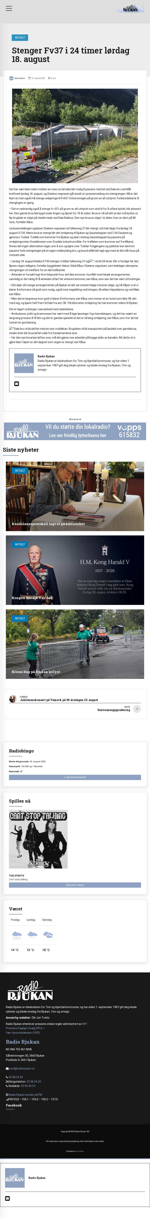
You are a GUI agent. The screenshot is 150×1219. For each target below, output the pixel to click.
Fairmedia (79, 1151)
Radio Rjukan (20, 78)
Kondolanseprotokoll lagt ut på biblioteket (48, 524)
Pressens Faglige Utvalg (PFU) (24, 1028)
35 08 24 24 (34, 1081)
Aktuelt (20, 37)
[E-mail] (16, 384)
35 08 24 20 (16, 1077)
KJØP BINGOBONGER (75, 777)
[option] (75, 136)
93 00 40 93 (28, 1085)
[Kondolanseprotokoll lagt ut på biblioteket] (75, 496)
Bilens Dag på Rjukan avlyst (36, 671)
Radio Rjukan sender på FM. (26, 1094)
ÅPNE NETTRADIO (75, 885)
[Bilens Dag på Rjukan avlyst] (75, 644)
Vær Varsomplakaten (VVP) (23, 1032)
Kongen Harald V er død (32, 598)
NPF (84, 1023)
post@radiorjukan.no (22, 1068)
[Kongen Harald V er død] (75, 570)
